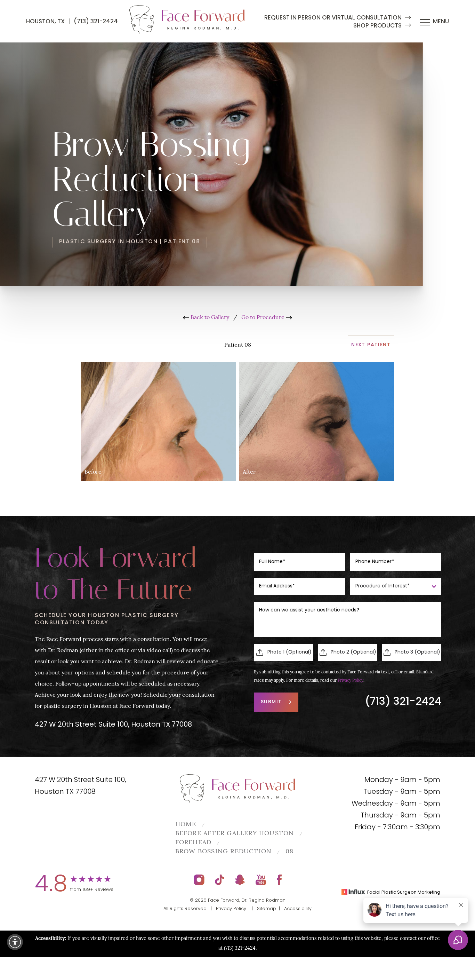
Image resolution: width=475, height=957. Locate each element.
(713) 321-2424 (96, 22)
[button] (15, 942)
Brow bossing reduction (223, 852)
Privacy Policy (350, 681)
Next (371, 345)
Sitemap (266, 909)
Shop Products (377, 26)
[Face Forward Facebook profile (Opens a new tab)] (279, 879)
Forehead (193, 843)
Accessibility (298, 909)
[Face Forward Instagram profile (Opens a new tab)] (199, 879)
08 (289, 852)
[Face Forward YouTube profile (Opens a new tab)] (261, 879)
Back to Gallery (209, 318)
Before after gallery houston (234, 834)
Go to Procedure (263, 318)
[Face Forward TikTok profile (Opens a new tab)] (219, 879)
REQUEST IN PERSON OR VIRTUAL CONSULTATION (333, 18)
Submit (271, 702)
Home (185, 825)
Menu (441, 22)
